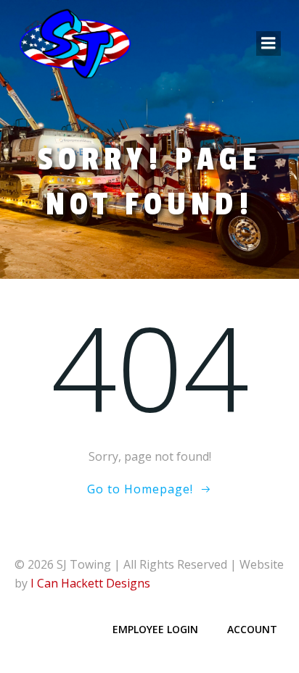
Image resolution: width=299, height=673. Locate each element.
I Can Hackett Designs (90, 583)
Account (252, 629)
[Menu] (268, 43)
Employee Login (155, 629)
